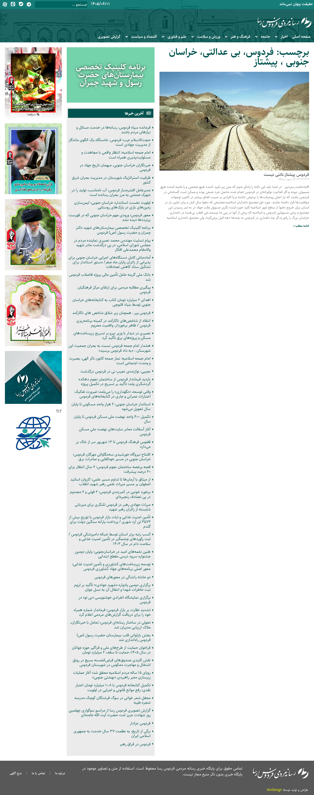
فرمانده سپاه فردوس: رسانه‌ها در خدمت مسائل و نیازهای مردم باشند (113, 129)
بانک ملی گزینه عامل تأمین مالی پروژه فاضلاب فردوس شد (110, 277)
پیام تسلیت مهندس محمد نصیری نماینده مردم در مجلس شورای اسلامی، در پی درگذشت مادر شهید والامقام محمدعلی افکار (112, 245)
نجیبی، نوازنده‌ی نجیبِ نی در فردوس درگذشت (115, 371)
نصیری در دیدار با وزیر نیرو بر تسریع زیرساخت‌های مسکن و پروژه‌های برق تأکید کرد (112, 335)
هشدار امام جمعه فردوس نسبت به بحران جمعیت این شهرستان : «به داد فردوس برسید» (109, 348)
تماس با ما (38, 773)
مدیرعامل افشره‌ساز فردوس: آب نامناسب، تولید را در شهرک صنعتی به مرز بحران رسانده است (111, 192)
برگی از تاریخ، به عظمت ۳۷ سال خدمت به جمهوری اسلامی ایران (112, 733)
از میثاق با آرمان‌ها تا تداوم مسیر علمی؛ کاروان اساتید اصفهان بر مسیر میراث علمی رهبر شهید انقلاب (110, 481)
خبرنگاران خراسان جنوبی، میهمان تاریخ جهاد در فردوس (115, 167)
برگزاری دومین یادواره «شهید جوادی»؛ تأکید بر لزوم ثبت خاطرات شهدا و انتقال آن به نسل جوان (112, 587)
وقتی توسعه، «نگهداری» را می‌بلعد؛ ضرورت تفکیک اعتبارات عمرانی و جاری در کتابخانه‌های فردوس (113, 394)
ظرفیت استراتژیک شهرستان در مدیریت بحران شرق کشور (111, 180)
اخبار (284, 37)
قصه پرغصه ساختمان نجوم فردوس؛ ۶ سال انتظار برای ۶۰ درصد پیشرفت (109, 469)
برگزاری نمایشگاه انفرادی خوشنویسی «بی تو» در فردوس (114, 599)
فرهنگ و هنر (240, 37)
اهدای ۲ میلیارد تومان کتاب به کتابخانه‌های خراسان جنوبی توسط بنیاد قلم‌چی (111, 302)
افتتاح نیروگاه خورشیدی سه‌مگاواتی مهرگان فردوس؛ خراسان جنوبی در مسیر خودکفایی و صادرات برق (112, 456)
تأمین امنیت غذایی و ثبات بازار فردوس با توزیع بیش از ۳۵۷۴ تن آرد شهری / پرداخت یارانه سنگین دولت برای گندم (110, 522)
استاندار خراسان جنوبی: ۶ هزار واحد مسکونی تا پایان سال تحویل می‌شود (111, 406)
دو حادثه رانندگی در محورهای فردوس (122, 577)
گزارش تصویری (109, 37)
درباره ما (60, 773)
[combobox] (61, 4)
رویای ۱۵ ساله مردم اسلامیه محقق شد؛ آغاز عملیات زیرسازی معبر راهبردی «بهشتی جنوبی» (112, 675)
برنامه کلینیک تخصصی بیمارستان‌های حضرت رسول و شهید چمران (110, 75)
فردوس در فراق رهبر (135, 744)
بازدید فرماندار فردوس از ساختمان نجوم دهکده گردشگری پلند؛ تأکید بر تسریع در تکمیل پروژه (114, 381)
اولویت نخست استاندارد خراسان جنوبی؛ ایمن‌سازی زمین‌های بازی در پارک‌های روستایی (112, 205)
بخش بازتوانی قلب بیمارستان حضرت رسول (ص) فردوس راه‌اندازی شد (114, 637)
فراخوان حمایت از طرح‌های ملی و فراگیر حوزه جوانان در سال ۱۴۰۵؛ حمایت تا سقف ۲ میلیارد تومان (111, 650)
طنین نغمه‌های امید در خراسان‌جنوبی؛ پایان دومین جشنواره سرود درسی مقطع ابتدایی (113, 554)
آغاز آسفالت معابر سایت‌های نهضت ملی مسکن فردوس (115, 431)
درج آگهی (16, 773)
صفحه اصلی (301, 37)
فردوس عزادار (140, 723)
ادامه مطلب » (301, 226)
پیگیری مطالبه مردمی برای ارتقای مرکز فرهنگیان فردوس (114, 289)
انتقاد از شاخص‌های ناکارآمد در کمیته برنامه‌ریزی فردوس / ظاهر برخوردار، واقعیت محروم (113, 323)
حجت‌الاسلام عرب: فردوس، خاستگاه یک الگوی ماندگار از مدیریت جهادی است (109, 142)
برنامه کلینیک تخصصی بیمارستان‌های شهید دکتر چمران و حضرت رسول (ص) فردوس (113, 230)
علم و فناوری (177, 37)
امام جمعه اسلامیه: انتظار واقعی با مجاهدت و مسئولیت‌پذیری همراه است (116, 154)
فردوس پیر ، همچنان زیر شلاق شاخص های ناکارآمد (111, 313)
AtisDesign (274, 789)
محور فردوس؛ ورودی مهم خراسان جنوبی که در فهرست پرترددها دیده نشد (109, 217)
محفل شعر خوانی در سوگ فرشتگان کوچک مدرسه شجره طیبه (113, 700)
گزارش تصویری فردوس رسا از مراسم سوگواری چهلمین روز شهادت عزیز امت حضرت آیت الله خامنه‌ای (110, 712)
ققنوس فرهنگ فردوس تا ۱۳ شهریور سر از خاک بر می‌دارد (113, 444)
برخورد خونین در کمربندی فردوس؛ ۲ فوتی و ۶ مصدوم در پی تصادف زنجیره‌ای (110, 494)
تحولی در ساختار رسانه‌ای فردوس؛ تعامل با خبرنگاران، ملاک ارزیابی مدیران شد (110, 624)
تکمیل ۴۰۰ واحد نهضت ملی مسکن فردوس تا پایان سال (112, 419)
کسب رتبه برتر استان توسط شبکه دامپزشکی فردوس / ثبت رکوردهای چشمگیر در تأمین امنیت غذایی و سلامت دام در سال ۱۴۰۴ (110, 539)
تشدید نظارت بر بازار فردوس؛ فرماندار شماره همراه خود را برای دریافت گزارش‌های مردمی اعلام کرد (112, 612)
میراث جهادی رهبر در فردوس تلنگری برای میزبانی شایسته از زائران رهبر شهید (113, 507)
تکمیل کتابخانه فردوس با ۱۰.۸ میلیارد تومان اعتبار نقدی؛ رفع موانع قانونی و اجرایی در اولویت (113, 687)
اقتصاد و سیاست (144, 37)
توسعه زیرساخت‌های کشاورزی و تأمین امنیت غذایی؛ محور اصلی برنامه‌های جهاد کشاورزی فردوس (111, 566)
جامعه (265, 37)
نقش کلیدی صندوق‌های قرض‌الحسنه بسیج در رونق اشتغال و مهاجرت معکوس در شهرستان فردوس (112, 662)
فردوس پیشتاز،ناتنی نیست (286, 174)
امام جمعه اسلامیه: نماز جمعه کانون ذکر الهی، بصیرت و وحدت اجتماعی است (110, 360)
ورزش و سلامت (208, 37)
